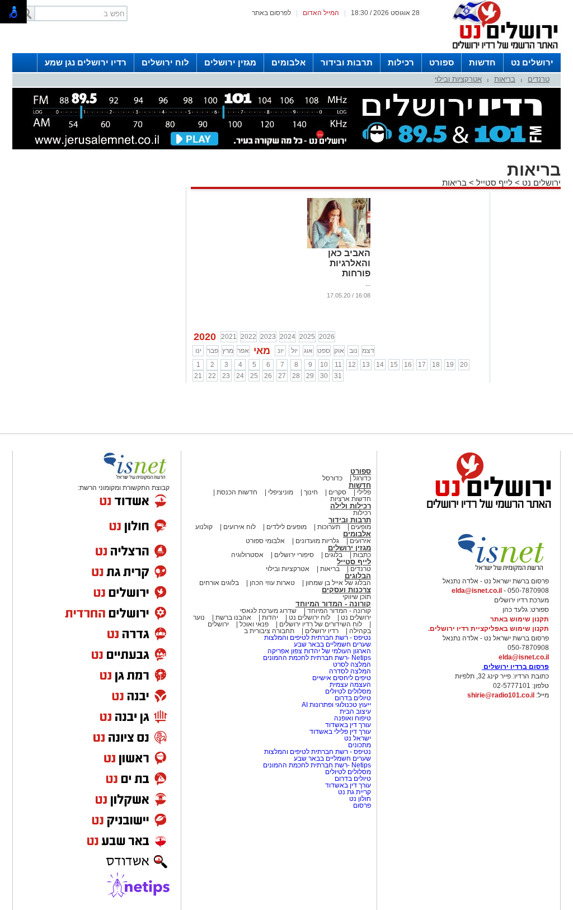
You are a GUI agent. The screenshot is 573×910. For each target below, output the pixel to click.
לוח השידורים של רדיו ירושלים (320, 624)
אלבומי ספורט (265, 541)
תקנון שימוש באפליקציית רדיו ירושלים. (488, 629)
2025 (307, 337)
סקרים (337, 492)
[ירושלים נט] (485, 511)
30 (324, 376)
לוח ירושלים (165, 62)
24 (240, 376)
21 (198, 376)
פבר (212, 351)
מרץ (227, 351)
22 (212, 376)
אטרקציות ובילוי (458, 79)
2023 (268, 337)
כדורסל (332, 478)
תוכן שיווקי (356, 597)
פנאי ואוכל (254, 624)
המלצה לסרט (352, 664)
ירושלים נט (532, 62)
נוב (353, 351)
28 (296, 376)
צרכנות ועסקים (346, 590)
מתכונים (359, 745)
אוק (339, 351)
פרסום (361, 805)
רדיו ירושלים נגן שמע (85, 62)
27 (282, 376)
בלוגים (333, 555)
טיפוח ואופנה (352, 718)
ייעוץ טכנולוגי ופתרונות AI (336, 705)
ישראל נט (356, 738)
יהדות (270, 617)
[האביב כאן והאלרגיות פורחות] (338, 246)
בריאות (504, 79)
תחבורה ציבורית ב (269, 631)
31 (338, 376)
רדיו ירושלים (321, 631)
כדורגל (362, 478)
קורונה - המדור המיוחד (333, 604)
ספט (323, 351)
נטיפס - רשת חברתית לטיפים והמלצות (317, 638)
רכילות (401, 62)
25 (254, 376)
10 (324, 365)
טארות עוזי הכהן (272, 583)
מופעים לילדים (286, 527)
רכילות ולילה (350, 506)
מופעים (361, 527)
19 (450, 365)
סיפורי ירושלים (294, 555)
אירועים (360, 541)
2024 (287, 337)
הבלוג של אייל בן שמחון (337, 583)
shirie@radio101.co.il (500, 695)
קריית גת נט (354, 792)
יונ (281, 351)
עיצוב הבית (355, 711)
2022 (248, 337)
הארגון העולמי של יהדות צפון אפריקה (319, 651)
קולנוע (204, 527)
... (367, 283)
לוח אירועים (239, 527)
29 (310, 376)
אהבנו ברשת (233, 617)
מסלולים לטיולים (348, 691)
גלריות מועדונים (317, 541)
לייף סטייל (494, 182)
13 (366, 365)
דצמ (368, 351)
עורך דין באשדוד (348, 725)
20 (464, 365)
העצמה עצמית (349, 685)
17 (422, 365)
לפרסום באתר (271, 13)
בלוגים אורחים (219, 583)
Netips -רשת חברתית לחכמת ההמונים (317, 658)
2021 (229, 337)
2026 (327, 337)
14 (380, 365)
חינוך (311, 492)
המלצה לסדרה (349, 671)
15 (394, 365)
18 (436, 365)
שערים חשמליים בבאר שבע (331, 644)
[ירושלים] (502, 51)
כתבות (362, 555)
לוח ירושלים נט (309, 617)
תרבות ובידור (347, 62)
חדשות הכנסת (237, 492)
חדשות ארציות (350, 499)
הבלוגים (358, 576)
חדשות (482, 62)
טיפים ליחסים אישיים (341, 678)
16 (408, 365)
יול (294, 351)
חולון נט (359, 799)
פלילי (364, 492)
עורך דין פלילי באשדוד (340, 731)
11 (338, 365)
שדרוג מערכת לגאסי (268, 611)
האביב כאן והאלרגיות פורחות (349, 263)
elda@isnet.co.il (477, 591)
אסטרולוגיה (247, 555)
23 (226, 376)
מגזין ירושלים (230, 62)
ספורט (441, 62)
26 (268, 376)
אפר (243, 351)
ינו (198, 351)
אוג (308, 351)
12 (352, 365)
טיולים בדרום (352, 698)
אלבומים (288, 62)
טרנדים (538, 79)
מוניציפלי (280, 492)
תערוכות (328, 527)
